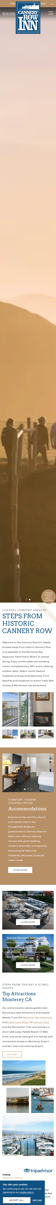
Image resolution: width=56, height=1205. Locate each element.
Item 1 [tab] (25, 789)
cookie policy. (27, 1192)
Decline (37, 1200)
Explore (12, 1054)
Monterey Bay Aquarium (37, 1017)
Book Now (9, 13)
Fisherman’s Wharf (18, 1022)
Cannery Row (41, 1022)
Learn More (20, 870)
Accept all (16, 1200)
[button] (52, 3)
